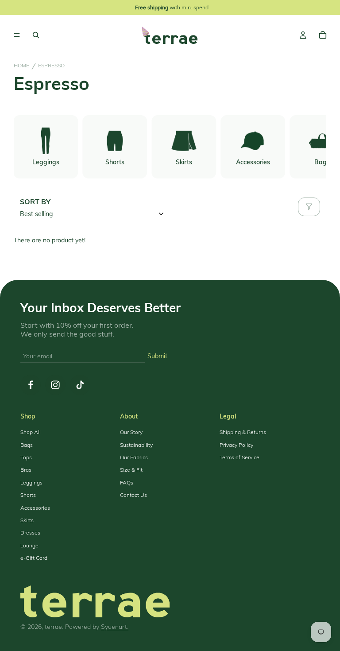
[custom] (30, 385)
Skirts (27, 520)
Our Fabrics (134, 457)
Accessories (35, 508)
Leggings (31, 483)
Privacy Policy (236, 445)
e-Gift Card (33, 558)
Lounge (29, 545)
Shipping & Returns (243, 432)
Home (21, 65)
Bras (25, 470)
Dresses (30, 533)
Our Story (131, 432)
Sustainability (136, 445)
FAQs (126, 483)
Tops (26, 457)
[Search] (36, 35)
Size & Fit (131, 470)
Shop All (30, 432)
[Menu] (17, 35)
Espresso (51, 65)
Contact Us (133, 495)
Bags (26, 445)
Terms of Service (239, 457)
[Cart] (322, 35)
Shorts (28, 495)
